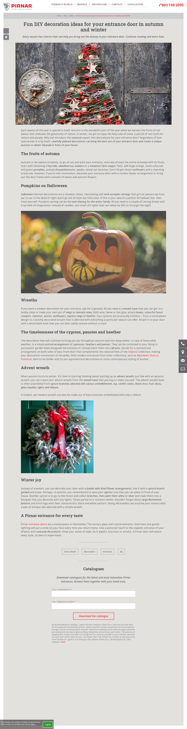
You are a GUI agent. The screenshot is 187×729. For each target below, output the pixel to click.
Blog (65, 16)
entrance (107, 551)
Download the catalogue (93, 616)
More (63, 642)
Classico (133, 351)
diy (121, 551)
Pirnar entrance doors (34, 524)
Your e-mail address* (62, 589)
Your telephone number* (63, 601)
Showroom (99, 4)
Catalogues (135, 4)
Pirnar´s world (61, 4)
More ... (34, 724)
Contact (117, 4)
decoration (89, 551)
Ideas (71, 16)
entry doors (70, 551)
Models (82, 4)
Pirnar (59, 16)
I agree (48, 724)
